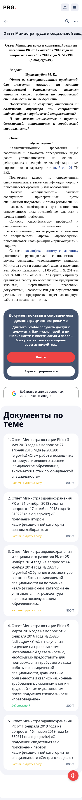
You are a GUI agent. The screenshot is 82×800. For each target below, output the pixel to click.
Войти (41, 357)
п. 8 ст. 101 (63, 167)
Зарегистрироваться (41, 371)
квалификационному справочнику (52, 250)
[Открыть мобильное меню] (75, 7)
